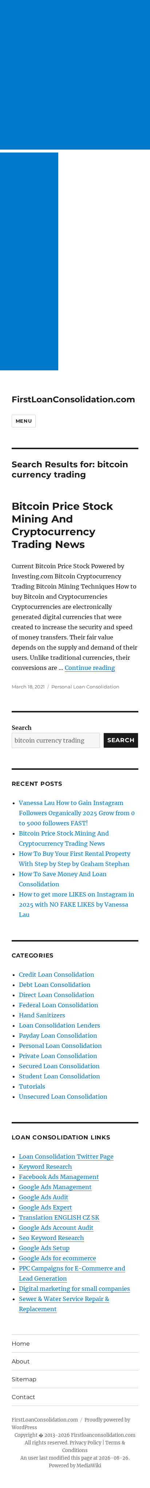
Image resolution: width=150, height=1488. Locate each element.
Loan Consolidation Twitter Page (66, 1156)
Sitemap (24, 1379)
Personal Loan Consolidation (85, 687)
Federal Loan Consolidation (58, 1005)
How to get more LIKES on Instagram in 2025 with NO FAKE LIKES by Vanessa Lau (76, 904)
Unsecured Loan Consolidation (63, 1096)
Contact (23, 1397)
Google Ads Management (55, 1187)
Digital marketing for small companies (74, 1288)
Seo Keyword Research (51, 1237)
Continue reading (90, 667)
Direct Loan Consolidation (56, 995)
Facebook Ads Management (59, 1176)
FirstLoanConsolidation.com (73, 399)
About (21, 1361)
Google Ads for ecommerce (57, 1258)
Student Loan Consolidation (59, 1076)
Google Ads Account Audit (56, 1227)
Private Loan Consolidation (58, 1056)
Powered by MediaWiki (75, 1466)
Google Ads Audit (43, 1197)
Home (21, 1343)
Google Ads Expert (45, 1207)
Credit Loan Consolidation (56, 974)
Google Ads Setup (44, 1248)
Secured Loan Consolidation (59, 1066)
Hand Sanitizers (42, 1015)
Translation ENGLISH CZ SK (59, 1217)
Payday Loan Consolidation (58, 1035)
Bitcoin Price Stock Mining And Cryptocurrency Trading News (62, 525)
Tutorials (32, 1086)
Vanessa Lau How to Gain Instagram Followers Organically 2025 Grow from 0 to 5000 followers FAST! (77, 813)
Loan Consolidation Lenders (59, 1025)
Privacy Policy (85, 1443)
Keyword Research (45, 1166)
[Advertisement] (75, 75)
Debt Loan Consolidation (55, 984)
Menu (24, 421)
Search (22, 727)
